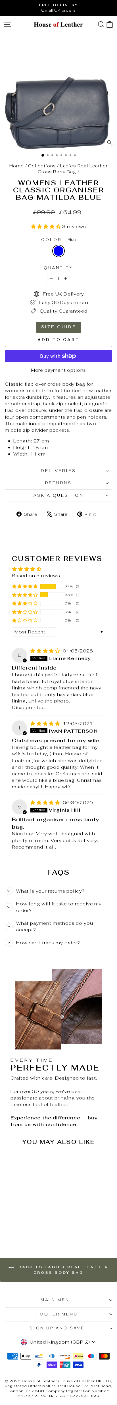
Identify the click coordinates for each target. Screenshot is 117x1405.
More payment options (58, 370)
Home (16, 166)
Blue (58, 251)
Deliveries (58, 470)
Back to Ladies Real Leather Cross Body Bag (62, 1270)
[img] (46, 651)
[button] (46, 226)
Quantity (59, 267)
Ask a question (59, 495)
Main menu (57, 1300)
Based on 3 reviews (36, 575)
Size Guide (58, 327)
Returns (58, 483)
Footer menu (57, 1314)
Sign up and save (57, 1328)
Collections (42, 166)
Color (58, 239)
